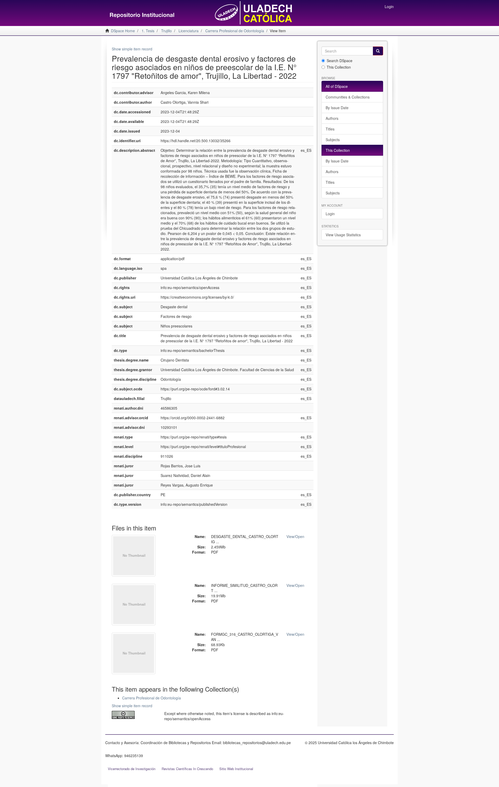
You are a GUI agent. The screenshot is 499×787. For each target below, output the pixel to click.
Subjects (333, 139)
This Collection (339, 67)
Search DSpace (339, 60)
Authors (332, 118)
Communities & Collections (348, 97)
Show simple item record (132, 48)
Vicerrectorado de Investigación (131, 768)
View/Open (295, 536)
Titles (330, 129)
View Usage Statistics (343, 234)
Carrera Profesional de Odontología (151, 697)
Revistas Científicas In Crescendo (187, 768)
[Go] (378, 51)
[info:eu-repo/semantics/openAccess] (134, 715)
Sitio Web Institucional (236, 768)
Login (330, 213)
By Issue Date (337, 107)
